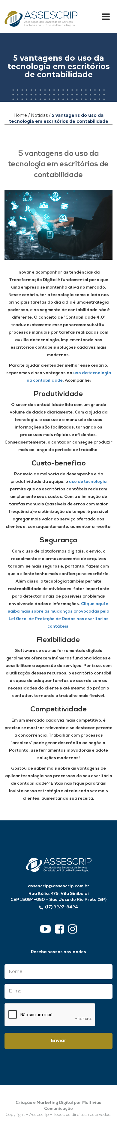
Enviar (58, 1040)
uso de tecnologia (87, 482)
